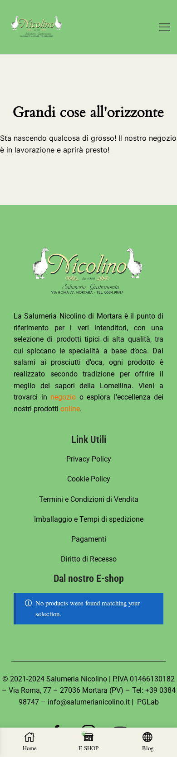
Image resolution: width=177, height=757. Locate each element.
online (70, 409)
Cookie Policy (88, 479)
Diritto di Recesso (89, 559)
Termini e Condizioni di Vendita (88, 499)
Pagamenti (88, 539)
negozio (63, 397)
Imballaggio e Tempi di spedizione (88, 519)
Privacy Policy (88, 459)
